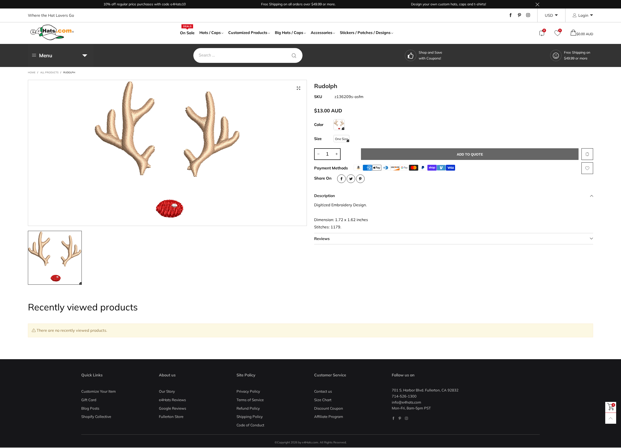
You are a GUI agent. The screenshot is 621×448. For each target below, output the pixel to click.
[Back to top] (610, 418)
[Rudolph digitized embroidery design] (167, 153)
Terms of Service (250, 400)
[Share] (341, 178)
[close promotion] (537, 4)
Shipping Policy (250, 416)
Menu (45, 55)
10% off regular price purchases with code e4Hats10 (134, 4)
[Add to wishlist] (587, 168)
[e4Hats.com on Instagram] (406, 418)
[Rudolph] (339, 124)
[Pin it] (360, 178)
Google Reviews (172, 408)
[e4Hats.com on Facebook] (393, 418)
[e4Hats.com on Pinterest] (400, 418)
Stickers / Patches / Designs (365, 32)
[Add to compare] (587, 154)
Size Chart (322, 400)
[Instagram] (528, 15)
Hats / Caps (210, 32)
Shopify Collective (96, 416)
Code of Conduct (250, 425)
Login (583, 15)
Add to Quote (470, 154)
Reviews (322, 238)
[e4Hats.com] (52, 32)
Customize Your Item (98, 391)
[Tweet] (351, 178)
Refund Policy (248, 408)
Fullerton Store (171, 416)
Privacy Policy (248, 391)
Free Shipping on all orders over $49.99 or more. (288, 4)
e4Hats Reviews (172, 400)
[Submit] (294, 55)
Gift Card (88, 400)
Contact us (323, 391)
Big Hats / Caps (289, 32)
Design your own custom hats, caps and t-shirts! (438, 4)
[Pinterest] (519, 15)
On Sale (187, 32)
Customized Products (247, 32)
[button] (318, 154)
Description (324, 195)
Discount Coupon (328, 408)
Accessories (321, 32)
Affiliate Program (328, 416)
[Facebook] (510, 15)
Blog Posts (90, 408)
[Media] (298, 88)
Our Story (167, 391)
